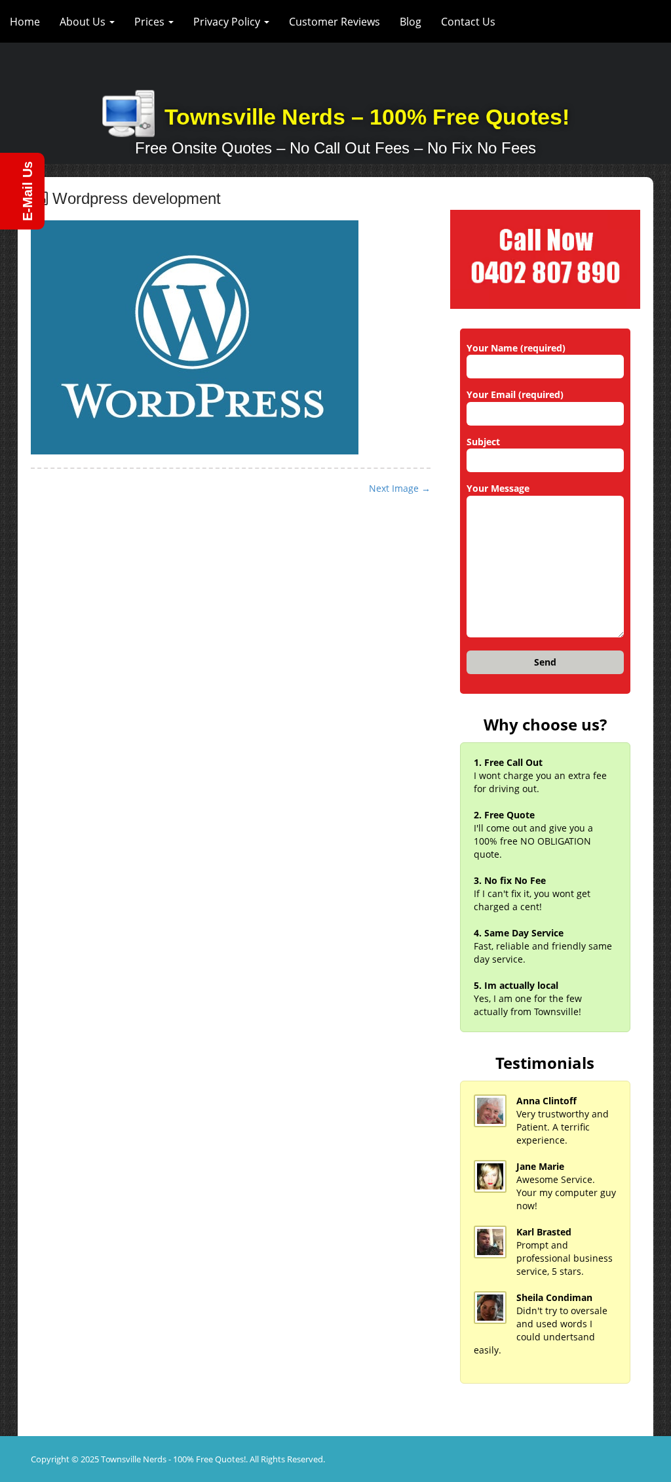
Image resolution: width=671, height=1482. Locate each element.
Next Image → (400, 488)
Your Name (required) (516, 348)
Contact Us (468, 21)
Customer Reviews (334, 21)
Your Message (498, 488)
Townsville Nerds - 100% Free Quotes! (173, 1459)
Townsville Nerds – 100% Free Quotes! (366, 116)
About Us (84, 21)
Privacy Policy (228, 21)
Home (25, 21)
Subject (483, 441)
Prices (150, 21)
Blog (410, 21)
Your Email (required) (515, 394)
